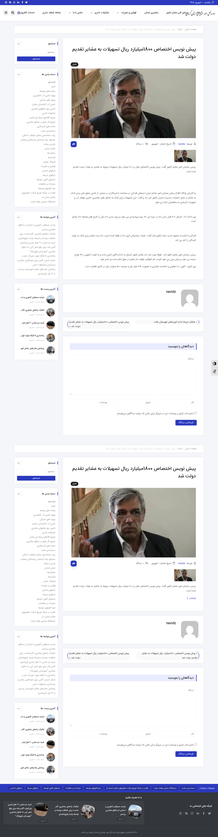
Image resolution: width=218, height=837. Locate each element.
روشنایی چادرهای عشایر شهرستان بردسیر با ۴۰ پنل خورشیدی (31, 348)
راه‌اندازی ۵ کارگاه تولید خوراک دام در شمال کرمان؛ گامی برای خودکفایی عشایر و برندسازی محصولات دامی (36, 260)
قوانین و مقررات (128, 13)
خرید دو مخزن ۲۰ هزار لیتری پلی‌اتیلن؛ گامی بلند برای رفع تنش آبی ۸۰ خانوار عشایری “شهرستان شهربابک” (37, 247)
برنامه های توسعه (47, 91)
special (51, 82)
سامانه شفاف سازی (51, 13)
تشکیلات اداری (102, 13)
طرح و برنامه (49, 144)
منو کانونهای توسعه (46, 188)
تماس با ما (78, 13)
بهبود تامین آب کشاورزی (44, 95)
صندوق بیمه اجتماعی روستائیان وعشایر (38, 140)
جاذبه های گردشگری (46, 126)
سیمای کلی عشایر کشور (177, 13)
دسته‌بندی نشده (48, 131)
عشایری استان (151, 13)
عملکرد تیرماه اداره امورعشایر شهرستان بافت (174, 322)
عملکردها (51, 153)
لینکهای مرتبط (49, 175)
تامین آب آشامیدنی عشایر (43, 104)
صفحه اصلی (191, 29)
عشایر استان (49, 149)
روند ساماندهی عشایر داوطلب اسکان (38, 135)
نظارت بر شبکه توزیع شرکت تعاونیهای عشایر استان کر (127, 788)
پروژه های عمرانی (47, 100)
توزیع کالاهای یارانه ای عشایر (42, 118)
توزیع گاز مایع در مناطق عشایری (41, 122)
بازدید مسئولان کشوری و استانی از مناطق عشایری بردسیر (31, 297)
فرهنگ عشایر (49, 162)
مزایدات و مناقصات (46, 184)
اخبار (180, 29)
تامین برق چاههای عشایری (43, 109)
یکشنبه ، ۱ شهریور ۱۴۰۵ (200, 2)
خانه (198, 13)
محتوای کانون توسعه (46, 180)
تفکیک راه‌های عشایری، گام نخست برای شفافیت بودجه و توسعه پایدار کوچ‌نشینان (31, 310)
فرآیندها (51, 157)
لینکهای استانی (48, 171)
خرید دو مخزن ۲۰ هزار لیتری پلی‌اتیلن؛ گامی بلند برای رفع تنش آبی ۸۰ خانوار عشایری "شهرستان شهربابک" (31, 323)
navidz (181, 144)
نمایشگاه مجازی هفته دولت (42, 202)
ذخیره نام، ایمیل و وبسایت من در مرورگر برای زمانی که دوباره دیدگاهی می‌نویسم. (155, 414)
